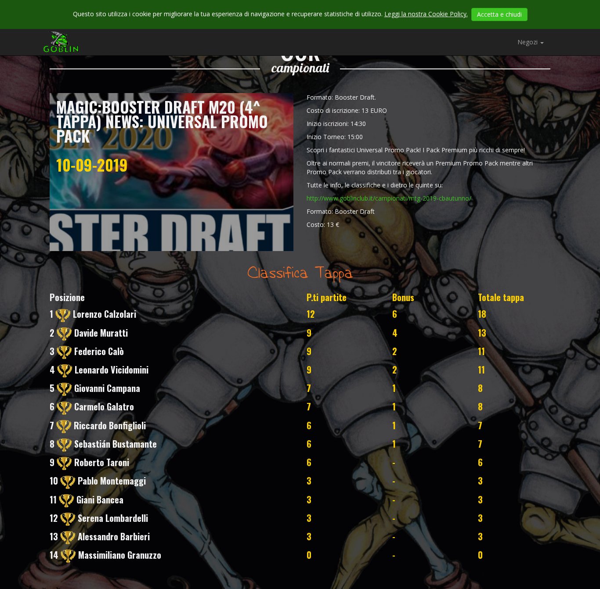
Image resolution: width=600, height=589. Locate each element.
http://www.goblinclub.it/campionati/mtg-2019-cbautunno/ (389, 198)
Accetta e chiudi (499, 14)
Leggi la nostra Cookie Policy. (426, 14)
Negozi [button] (528, 42)
